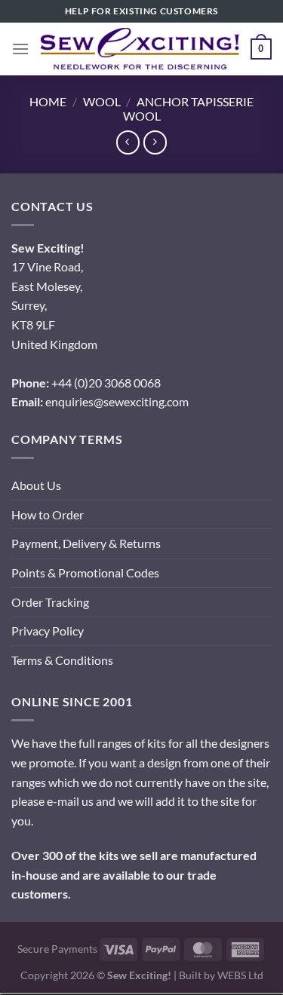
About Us (36, 485)
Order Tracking (50, 602)
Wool (102, 101)
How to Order (47, 514)
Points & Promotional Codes (85, 572)
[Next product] (128, 142)
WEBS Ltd (240, 975)
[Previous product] (155, 142)
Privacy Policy (47, 630)
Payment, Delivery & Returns (86, 543)
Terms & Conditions (62, 660)
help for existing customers (141, 11)
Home (47, 101)
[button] (20, 48)
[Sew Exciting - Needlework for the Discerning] (140, 49)
